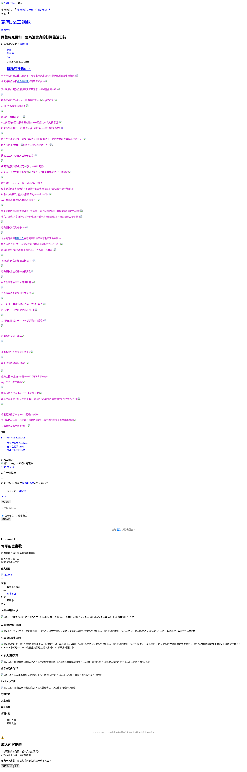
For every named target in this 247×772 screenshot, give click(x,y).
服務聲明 (150, 732)
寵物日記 (24, 44)
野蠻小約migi (7, 467)
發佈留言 (6, 519)
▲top (3, 496)
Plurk (13, 437)
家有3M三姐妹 (16, 22)
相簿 (9, 50)
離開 (16, 766)
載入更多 (6, 502)
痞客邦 (25, 483)
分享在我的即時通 (16, 450)
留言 (32, 483)
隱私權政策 (139, 732)
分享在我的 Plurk (15, 446)
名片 (9, 57)
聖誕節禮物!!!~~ (19, 69)
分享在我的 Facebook (17, 443)
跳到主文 (5, 30)
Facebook (5, 437)
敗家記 (22, 491)
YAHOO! (20, 437)
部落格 (10, 53)
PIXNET (102, 732)
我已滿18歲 (7, 766)
